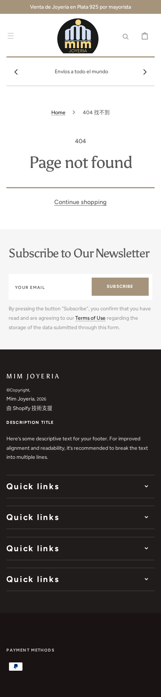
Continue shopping (80, 202)
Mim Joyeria (20, 399)
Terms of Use (90, 318)
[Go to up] (150, 686)
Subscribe (120, 286)
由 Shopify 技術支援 (29, 408)
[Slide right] (145, 72)
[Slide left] (16, 72)
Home (58, 112)
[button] (10, 35)
